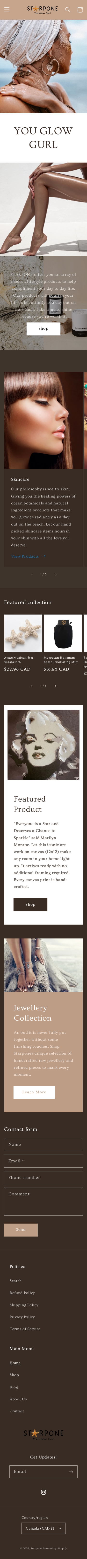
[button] (7, 10)
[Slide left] (32, 574)
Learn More (34, 1092)
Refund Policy (22, 1293)
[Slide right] (55, 574)
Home (15, 1363)
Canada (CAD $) (40, 1528)
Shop (43, 328)
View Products (25, 556)
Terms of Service (25, 1329)
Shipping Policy (24, 1305)
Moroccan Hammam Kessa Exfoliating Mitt (61, 660)
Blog (14, 1387)
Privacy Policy (22, 1317)
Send (21, 1229)
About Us (18, 1399)
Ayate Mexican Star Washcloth (19, 660)
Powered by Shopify (55, 1548)
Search (16, 1281)
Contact (17, 1411)
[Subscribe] (71, 1472)
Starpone (36, 1548)
